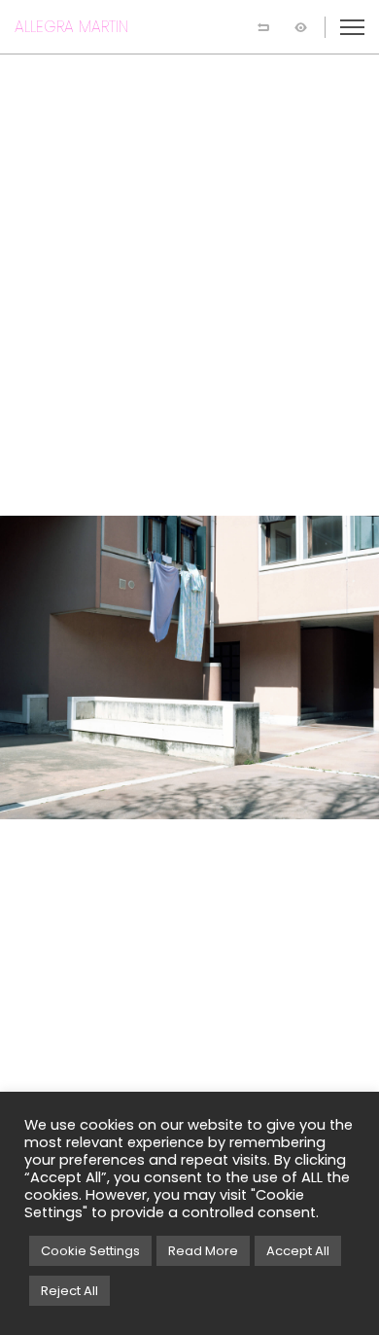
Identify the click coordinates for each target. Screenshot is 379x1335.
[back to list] (263, 27)
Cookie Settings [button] (90, 1251)
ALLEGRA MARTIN (71, 27)
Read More (203, 1251)
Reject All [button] (69, 1290)
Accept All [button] (297, 1251)
